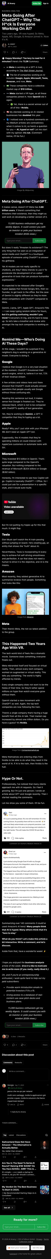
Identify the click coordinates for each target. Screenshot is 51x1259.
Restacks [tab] (18, 1062)
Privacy (39, 1239)
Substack (13, 1254)
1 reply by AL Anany (18, 1112)
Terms (46, 1239)
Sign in (46, 3)
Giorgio (10, 1085)
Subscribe (37, 3)
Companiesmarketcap (30, 750)
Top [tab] (4, 1135)
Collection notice (26, 1241)
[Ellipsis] (48, 1085)
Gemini (12, 289)
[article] (25, 1149)
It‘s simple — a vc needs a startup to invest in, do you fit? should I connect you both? (18, 1173)
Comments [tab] (7, 1062)
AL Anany (11, 44)
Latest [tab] (11, 1135)
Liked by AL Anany (16, 1088)
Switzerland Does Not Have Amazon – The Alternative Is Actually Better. (16, 1145)
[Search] (46, 1135)
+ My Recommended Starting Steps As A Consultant (19, 1194)
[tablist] (12, 1062)
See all (7, 1207)
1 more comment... (9, 1123)
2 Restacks (21, 1036)
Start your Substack (19, 1248)
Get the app (38, 1248)
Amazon (30, 617)
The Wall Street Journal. (31, 70)
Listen (45, 45)
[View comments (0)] (14, 1157)
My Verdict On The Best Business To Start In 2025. (19, 1188)
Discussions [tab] (21, 1135)
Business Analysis (11, 11)
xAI (43, 543)
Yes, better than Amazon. (12, 1151)
